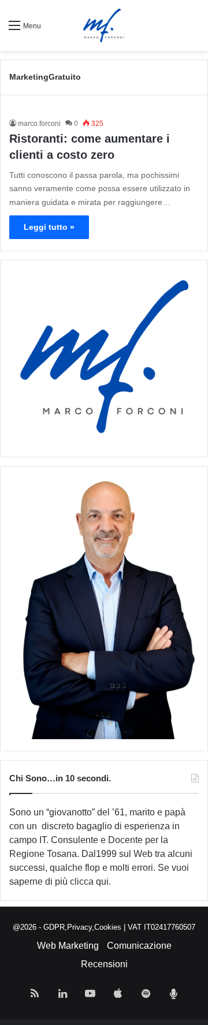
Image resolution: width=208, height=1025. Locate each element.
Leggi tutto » (49, 227)
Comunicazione (139, 946)
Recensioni (104, 964)
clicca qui (89, 881)
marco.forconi (39, 124)
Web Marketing (68, 946)
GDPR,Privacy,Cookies (82, 927)
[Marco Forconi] (104, 25)
